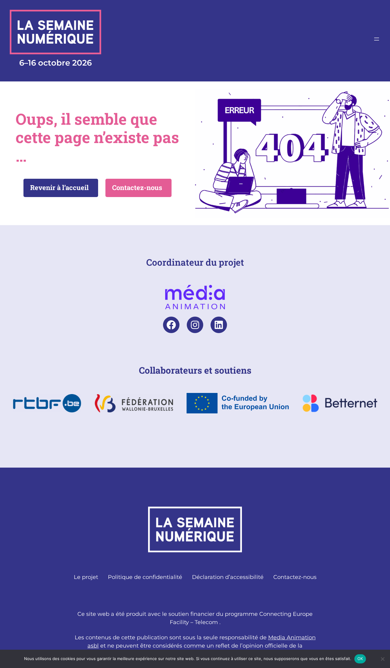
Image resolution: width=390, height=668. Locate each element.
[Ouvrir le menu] (376, 39)
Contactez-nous (137, 187)
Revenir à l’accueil (59, 187)
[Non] (382, 659)
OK (360, 658)
